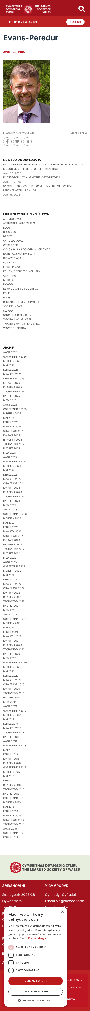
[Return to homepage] (28, 9)
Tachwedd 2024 (14, 444)
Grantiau (9, 275)
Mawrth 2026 (12, 374)
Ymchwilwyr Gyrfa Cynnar (22, 323)
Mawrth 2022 (12, 583)
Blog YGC (9, 231)
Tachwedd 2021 (13, 601)
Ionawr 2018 (11, 758)
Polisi (7, 293)
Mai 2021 (8, 627)
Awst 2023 (10, 509)
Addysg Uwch (13, 218)
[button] (35, 1000)
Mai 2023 (8, 522)
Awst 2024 (10, 457)
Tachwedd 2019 (13, 693)
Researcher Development (21, 301)
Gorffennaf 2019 (14, 710)
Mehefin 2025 (12, 413)
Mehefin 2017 (12, 771)
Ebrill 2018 (10, 754)
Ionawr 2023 (11, 540)
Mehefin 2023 (12, 518)
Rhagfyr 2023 (12, 492)
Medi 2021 (9, 610)
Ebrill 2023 (10, 527)
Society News (12, 306)
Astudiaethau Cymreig (19, 223)
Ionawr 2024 (11, 487)
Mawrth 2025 (12, 426)
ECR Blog (9, 262)
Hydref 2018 (11, 736)
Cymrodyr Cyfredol (60, 895)
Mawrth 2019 (12, 728)
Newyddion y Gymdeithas (21, 288)
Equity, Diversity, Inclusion (22, 271)
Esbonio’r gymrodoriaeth (64, 901)
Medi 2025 (9, 400)
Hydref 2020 (11, 653)
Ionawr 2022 (11, 592)
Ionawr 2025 (11, 435)
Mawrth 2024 (12, 479)
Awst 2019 (10, 706)
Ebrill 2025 (10, 422)
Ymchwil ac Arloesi (17, 319)
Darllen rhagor (37, 938)
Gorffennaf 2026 (15, 356)
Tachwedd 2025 (13, 391)
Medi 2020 (9, 658)
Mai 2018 (8, 749)
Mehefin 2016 (12, 802)
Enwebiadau (11, 266)
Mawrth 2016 (12, 815)
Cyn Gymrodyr (56, 907)
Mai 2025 (8, 417)
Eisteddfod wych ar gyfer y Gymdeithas (31, 177)
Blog (6, 227)
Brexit (7, 236)
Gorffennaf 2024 (15, 461)
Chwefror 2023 (13, 535)
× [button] (62, 911)
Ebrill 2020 (10, 675)
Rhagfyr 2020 (12, 645)
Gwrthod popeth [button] (35, 991)
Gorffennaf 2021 (14, 618)
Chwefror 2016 (13, 819)
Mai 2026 (8, 365)
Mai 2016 (8, 806)
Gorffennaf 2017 (14, 767)
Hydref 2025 (11, 395)
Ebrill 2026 (10, 369)
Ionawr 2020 (11, 688)
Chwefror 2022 (13, 588)
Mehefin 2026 (12, 361)
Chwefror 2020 (13, 684)
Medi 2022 (9, 557)
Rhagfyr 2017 (12, 763)
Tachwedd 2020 (14, 649)
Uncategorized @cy (17, 315)
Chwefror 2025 (13, 430)
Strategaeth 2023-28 (18, 895)
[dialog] (35, 957)
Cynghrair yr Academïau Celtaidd (26, 249)
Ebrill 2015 (10, 837)
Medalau (9, 280)
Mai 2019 (8, 719)
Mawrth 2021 (12, 636)
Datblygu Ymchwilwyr (19, 253)
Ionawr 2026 (11, 382)
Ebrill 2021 (10, 631)
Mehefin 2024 (12, 465)
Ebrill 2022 (10, 579)
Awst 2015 (10, 828)
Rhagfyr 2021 (12, 597)
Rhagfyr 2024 (12, 439)
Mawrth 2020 (12, 680)
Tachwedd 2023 (13, 496)
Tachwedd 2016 (13, 789)
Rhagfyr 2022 (12, 544)
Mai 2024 (9, 470)
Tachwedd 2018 (13, 732)
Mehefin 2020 (12, 666)
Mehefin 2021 (12, 623)
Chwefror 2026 (13, 378)
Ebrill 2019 (10, 723)
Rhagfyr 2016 (12, 784)
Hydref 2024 (11, 448)
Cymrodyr (10, 245)
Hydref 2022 (11, 553)
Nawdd (8, 284)
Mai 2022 (8, 575)
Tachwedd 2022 (13, 548)
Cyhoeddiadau (13, 240)
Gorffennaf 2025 (15, 409)
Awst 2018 (10, 741)
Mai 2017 (8, 776)
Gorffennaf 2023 (15, 513)
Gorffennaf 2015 (14, 833)
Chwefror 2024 (13, 483)
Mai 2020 (9, 671)
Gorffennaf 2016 (14, 798)
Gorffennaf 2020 (15, 662)
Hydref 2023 (11, 500)
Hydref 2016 (11, 793)
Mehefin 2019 (12, 715)
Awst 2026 (10, 352)
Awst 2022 (10, 562)
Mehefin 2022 (12, 570)
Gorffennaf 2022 (15, 566)
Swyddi (8, 310)
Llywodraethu (12, 901)
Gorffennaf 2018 (14, 745)
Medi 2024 (9, 452)
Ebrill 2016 (10, 811)
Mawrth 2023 (12, 531)
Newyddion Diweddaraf (22, 159)
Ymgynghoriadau (15, 328)
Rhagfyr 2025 (12, 387)
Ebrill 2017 (10, 780)
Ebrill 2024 (10, 474)
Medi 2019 (9, 701)
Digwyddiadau (13, 258)
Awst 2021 (10, 614)
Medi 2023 (9, 505)
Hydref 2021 (11, 605)
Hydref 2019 (11, 697)
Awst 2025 (10, 404)
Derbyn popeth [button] (35, 981)
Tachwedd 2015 (13, 824)
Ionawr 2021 (11, 640)
